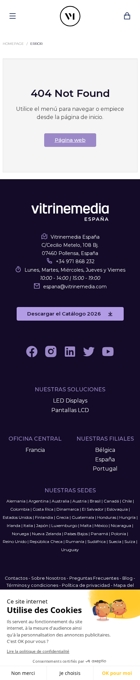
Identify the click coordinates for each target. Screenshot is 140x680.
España (105, 459)
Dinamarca (67, 509)
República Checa (46, 541)
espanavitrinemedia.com (75, 287)
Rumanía (75, 541)
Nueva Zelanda (46, 533)
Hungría (127, 517)
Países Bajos (76, 533)
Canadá (111, 501)
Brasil (95, 501)
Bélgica (105, 450)
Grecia (62, 517)
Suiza (129, 541)
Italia (28, 525)
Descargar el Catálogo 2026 (64, 313)
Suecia (115, 541)
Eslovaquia (117, 509)
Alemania (15, 501)
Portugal (105, 468)
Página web (70, 140)
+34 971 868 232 (75, 261)
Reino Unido (15, 541)
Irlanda (13, 525)
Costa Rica (43, 509)
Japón (42, 525)
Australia (60, 501)
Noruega (20, 533)
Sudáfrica (96, 541)
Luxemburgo (64, 525)
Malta (85, 525)
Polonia (118, 533)
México (101, 525)
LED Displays (70, 400)
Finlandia (44, 517)
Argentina (39, 501)
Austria (79, 501)
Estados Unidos (17, 517)
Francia (35, 450)
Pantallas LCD (70, 410)
